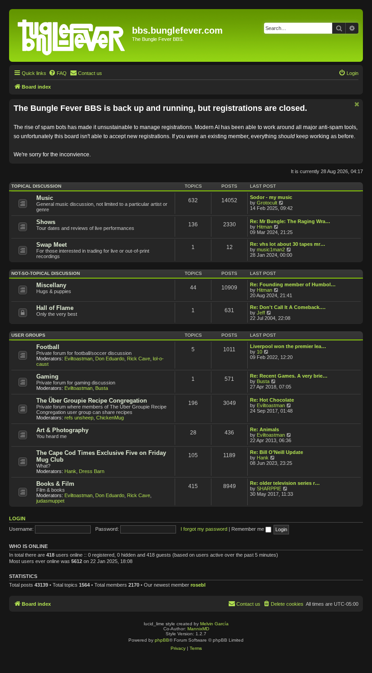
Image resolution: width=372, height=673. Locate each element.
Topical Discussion (36, 186)
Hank (70, 471)
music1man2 (271, 249)
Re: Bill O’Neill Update (276, 452)
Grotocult (267, 202)
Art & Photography (62, 430)
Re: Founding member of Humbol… (293, 284)
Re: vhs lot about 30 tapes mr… (287, 244)
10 (259, 351)
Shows (45, 222)
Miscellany (51, 285)
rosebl (198, 585)
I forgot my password (204, 529)
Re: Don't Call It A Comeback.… (288, 307)
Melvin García (214, 623)
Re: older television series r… (285, 483)
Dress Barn (91, 471)
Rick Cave (138, 358)
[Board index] (71, 35)
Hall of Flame (54, 307)
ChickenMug (110, 417)
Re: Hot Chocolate (272, 400)
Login (17, 518)
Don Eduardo (109, 358)
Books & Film (55, 483)
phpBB (162, 640)
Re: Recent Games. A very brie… (289, 376)
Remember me (248, 529)
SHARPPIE (269, 488)
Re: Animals (264, 429)
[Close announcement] (357, 104)
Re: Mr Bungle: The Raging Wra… (290, 221)
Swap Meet (51, 244)
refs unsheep (78, 417)
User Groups (28, 335)
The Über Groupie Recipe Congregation (91, 400)
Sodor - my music (271, 197)
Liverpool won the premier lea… (288, 346)
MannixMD (198, 628)
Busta (101, 388)
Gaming (47, 376)
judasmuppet (50, 501)
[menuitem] (58, 73)
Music (44, 197)
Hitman (264, 226)
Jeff (261, 312)
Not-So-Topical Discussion (45, 273)
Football (47, 347)
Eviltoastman (78, 358)
